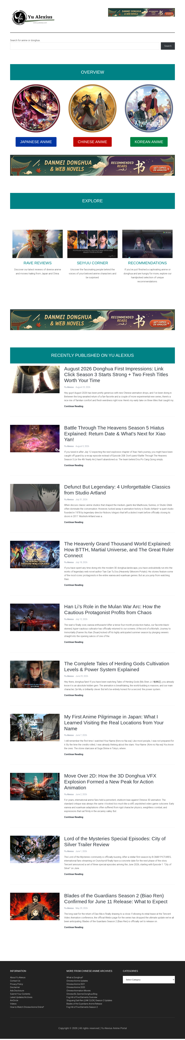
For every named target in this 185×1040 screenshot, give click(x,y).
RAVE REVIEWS (38, 263)
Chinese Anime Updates (77, 981)
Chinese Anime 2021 (75, 984)
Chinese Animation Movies (78, 990)
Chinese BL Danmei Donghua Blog (81, 994)
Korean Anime (149, 142)
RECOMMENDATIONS (147, 263)
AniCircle (14, 1000)
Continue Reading (73, 406)
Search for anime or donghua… (25, 40)
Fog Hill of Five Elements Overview (81, 997)
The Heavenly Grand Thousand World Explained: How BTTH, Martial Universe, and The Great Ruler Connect (119, 549)
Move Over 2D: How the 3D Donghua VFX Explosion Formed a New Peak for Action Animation (110, 781)
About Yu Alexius (17, 977)
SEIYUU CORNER (92, 263)
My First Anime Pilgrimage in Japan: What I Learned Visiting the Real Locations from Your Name (114, 722)
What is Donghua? (74, 977)
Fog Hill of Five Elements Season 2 (82, 1007)
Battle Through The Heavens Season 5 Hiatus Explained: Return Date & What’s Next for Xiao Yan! (114, 433)
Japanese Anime (36, 142)
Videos (13, 1004)
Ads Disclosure (17, 990)
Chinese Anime (92, 142)
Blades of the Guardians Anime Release (84, 1004)
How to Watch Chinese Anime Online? (27, 1007)
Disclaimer (15, 987)
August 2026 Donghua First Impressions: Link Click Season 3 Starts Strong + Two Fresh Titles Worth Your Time (116, 374)
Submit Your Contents (20, 994)
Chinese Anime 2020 (75, 987)
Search (168, 46)
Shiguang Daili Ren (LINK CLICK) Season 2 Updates (89, 1000)
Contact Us (15, 981)
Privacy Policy (16, 984)
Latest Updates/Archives (21, 997)
